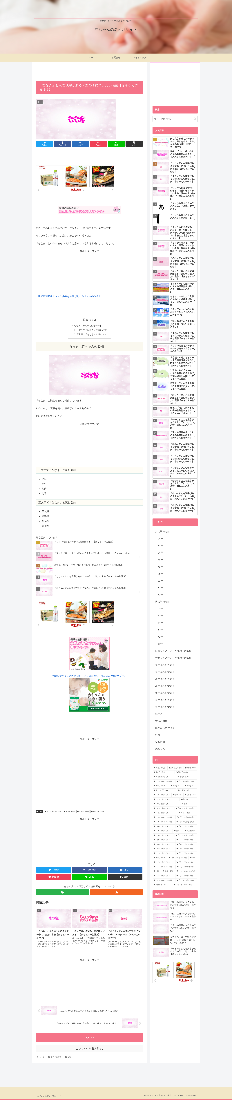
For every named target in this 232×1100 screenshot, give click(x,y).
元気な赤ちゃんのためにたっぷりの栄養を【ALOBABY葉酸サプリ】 (89, 676)
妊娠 (157, 735)
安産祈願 (160, 742)
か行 (160, 545)
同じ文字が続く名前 (54, 811)
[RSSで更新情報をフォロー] (116, 892)
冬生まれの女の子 (165, 707)
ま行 (160, 580)
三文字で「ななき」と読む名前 (92, 334)
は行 (160, 573)
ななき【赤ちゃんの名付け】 (88, 325)
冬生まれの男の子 (165, 700)
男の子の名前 (162, 601)
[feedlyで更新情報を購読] (62, 892)
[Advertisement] (89, 71)
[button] (195, 118)
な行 (40, 811)
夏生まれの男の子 (165, 679)
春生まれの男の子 (165, 665)
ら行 (160, 594)
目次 (85, 319)
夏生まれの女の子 (165, 686)
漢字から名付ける (165, 728)
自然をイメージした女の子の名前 (173, 651)
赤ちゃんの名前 (98, 811)
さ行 (160, 552)
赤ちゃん (160, 749)
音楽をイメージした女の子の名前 (173, 657)
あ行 (160, 538)
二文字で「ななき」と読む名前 (92, 330)
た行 (160, 559)
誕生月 (158, 714)
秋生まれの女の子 (165, 693)
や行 (160, 587)
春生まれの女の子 (165, 672)
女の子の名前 (84, 811)
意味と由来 (161, 721)
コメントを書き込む (89, 1048)
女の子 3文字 (70, 811)
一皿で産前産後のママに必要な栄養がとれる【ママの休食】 (68, 296)
